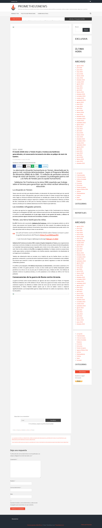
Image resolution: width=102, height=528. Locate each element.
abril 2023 (79, 130)
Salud (78, 197)
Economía (79, 183)
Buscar (77, 27)
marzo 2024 (80, 110)
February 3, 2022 (52, 239)
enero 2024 (80, 114)
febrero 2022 (80, 159)
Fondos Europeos (81, 187)
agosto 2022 (80, 147)
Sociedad (20, 149)
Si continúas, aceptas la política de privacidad (41, 423)
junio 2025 (79, 86)
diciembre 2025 (81, 80)
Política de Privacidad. (28, 13)
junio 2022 (79, 151)
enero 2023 (80, 137)
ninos (28, 430)
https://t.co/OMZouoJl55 (49, 235)
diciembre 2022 (81, 139)
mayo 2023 (80, 128)
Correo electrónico (15, 487)
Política (15, 149)
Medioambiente (81, 193)
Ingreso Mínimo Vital (82, 189)
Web (11, 494)
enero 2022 (80, 161)
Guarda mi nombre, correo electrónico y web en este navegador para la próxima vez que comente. (23, 504)
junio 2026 (79, 69)
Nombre (12, 481)
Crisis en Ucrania (81, 177)
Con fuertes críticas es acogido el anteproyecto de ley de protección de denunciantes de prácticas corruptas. (40, 442)
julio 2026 (79, 67)
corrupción (79, 173)
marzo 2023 (80, 132)
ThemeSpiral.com (59, 525)
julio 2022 (79, 149)
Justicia (79, 191)
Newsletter (14, 1)
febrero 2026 (80, 75)
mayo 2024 (80, 106)
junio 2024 (79, 104)
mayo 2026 (80, 71)
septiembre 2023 (81, 122)
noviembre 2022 (81, 141)
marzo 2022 (80, 157)
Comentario (13, 459)
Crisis (14, 430)
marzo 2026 (80, 73)
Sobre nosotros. (43, 13)
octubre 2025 (80, 82)
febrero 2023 (80, 135)
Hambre (24, 430)
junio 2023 (79, 126)
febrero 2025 (80, 92)
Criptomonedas (81, 175)
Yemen (32, 430)
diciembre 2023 (81, 116)
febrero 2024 (80, 112)
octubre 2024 (80, 98)
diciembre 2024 (81, 94)
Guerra (18, 430)
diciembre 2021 (81, 163)
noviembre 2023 (81, 118)
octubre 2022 (80, 143)
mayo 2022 (80, 153)
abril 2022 (79, 155)
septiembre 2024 (81, 100)
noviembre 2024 (81, 96)
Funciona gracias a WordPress (34, 525)
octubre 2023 (80, 120)
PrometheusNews (32, 6)
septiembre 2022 (81, 145)
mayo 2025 (80, 88)
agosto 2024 (80, 102)
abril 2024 (79, 108)
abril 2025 (79, 90)
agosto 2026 (80, 65)
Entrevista (79, 185)
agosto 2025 (80, 84)
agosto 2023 (80, 124)
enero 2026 (80, 78)
